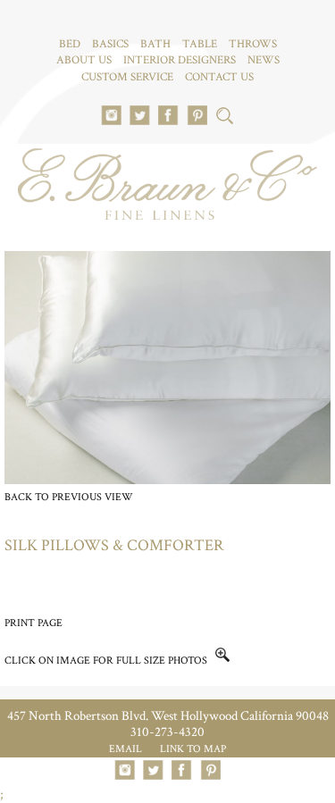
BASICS (110, 44)
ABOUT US (84, 60)
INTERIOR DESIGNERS (179, 60)
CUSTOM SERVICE (127, 77)
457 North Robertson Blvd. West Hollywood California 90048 (168, 715)
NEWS (263, 60)
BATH (155, 44)
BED (69, 44)
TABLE (199, 44)
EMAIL (125, 749)
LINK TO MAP (193, 749)
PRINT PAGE (33, 623)
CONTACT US (219, 77)
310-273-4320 (167, 732)
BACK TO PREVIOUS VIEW (68, 497)
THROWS (253, 44)
